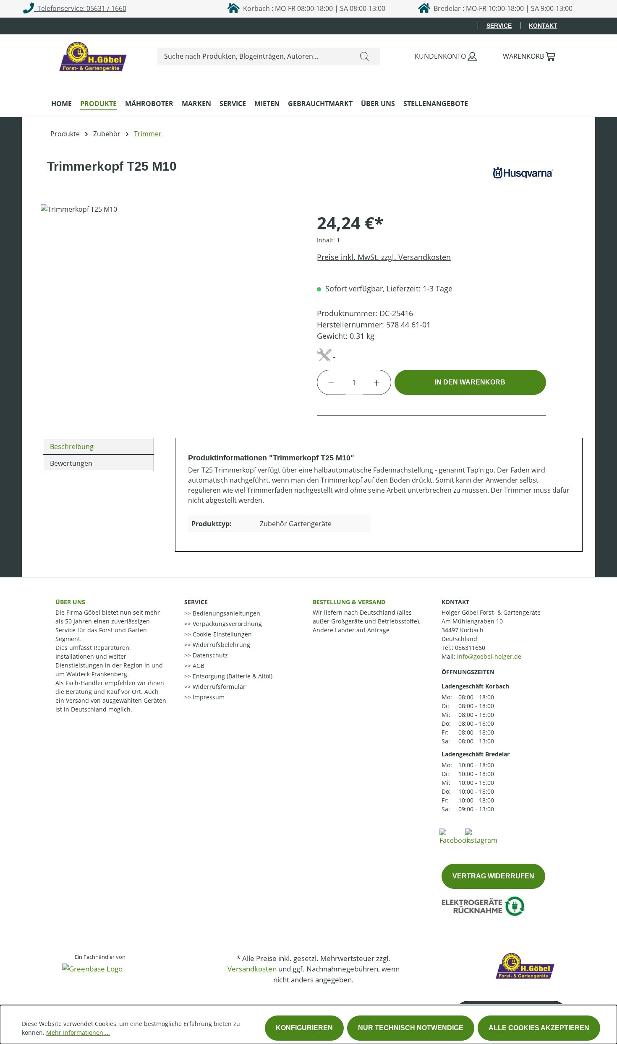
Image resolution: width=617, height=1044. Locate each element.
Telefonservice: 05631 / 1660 (80, 8)
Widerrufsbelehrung (220, 645)
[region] (170, 294)
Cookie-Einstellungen (221, 634)
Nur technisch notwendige (410, 1027)
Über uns (70, 602)
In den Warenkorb (470, 382)
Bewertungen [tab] (71, 463)
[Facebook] (454, 836)
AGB (197, 666)
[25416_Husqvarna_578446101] (170, 294)
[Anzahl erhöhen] (377, 382)
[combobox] (253, 56)
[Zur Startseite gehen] (93, 54)
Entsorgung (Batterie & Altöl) (231, 676)
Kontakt (543, 25)
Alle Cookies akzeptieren (539, 1027)
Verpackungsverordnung (226, 624)
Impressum (208, 697)
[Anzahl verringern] (331, 382)
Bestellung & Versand (349, 602)
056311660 (470, 648)
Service (499, 25)
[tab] (98, 446)
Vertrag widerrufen (493, 876)
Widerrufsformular (218, 687)
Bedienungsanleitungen (225, 613)
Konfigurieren (304, 1027)
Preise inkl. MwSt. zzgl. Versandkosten (384, 257)
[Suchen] (365, 56)
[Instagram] (481, 836)
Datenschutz (209, 655)
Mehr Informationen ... (78, 1032)
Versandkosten (252, 969)
